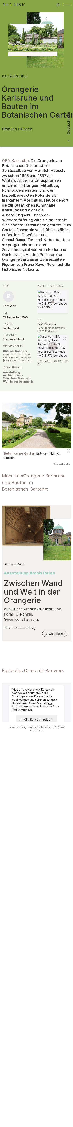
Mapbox (17, 692)
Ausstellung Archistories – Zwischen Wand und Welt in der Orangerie (18, 377)
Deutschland (11, 328)
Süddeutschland (13, 339)
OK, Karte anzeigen (38, 719)
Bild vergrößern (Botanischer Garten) (68, 451)
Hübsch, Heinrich (15, 351)
